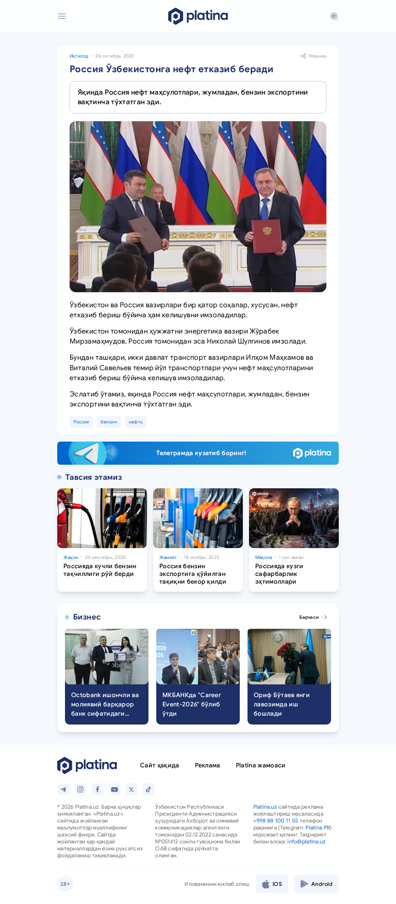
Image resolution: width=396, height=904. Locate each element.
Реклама (207, 765)
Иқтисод (79, 56)
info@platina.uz (306, 841)
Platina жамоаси (261, 765)
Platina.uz (265, 806)
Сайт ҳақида (159, 765)
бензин (109, 422)
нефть (136, 422)
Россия (81, 422)
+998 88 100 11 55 (276, 820)
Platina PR (318, 827)
